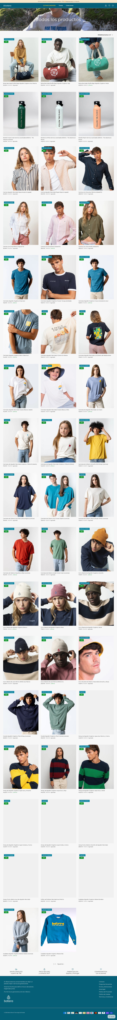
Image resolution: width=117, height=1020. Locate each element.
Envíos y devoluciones (105, 987)
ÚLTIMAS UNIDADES (49, 5)
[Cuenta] (105, 5)
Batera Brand (11, 1012)
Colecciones (69, 5)
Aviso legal (102, 989)
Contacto (101, 981)
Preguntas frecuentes (105, 984)
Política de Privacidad (105, 992)
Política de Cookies (104, 994)
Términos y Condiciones (106, 997)
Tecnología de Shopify (19, 1012)
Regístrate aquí (69, 1)
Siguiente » (60, 964)
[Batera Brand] (7, 5)
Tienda (61, 5)
